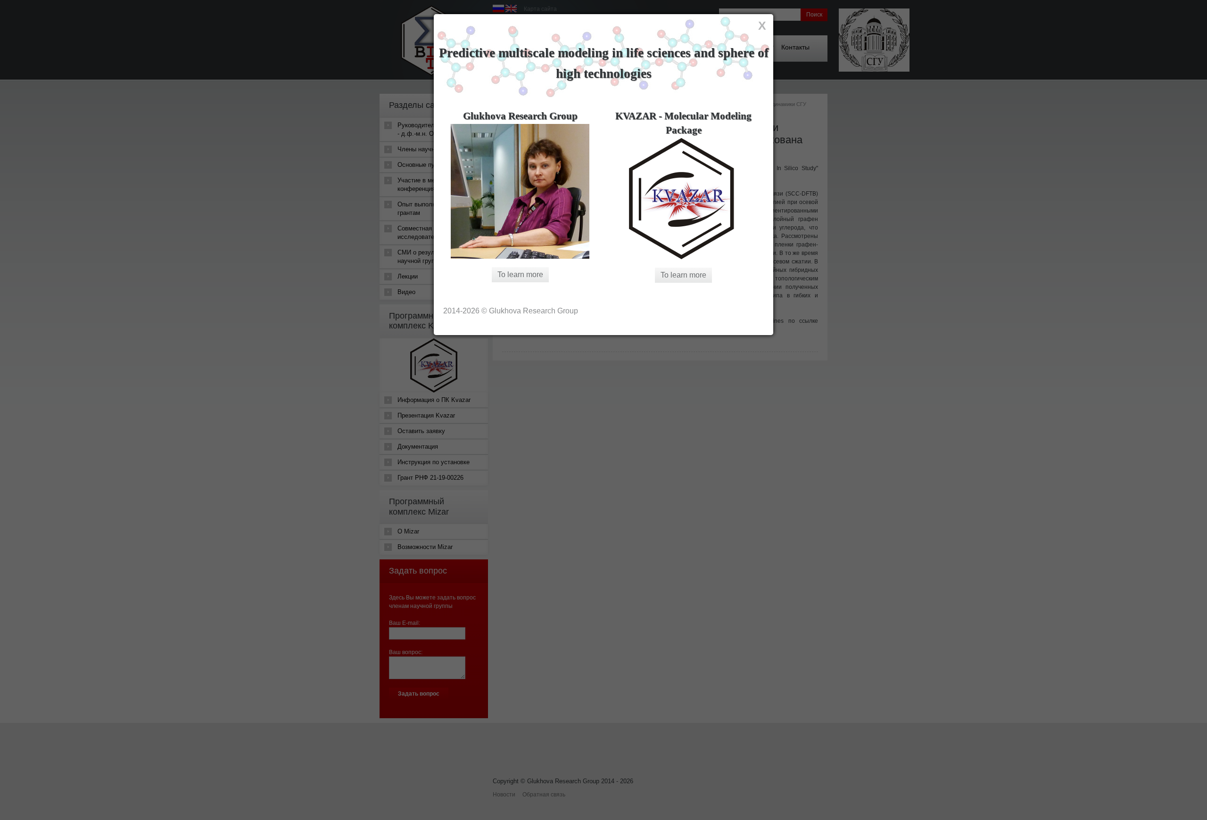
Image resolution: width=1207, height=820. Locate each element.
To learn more (520, 275)
